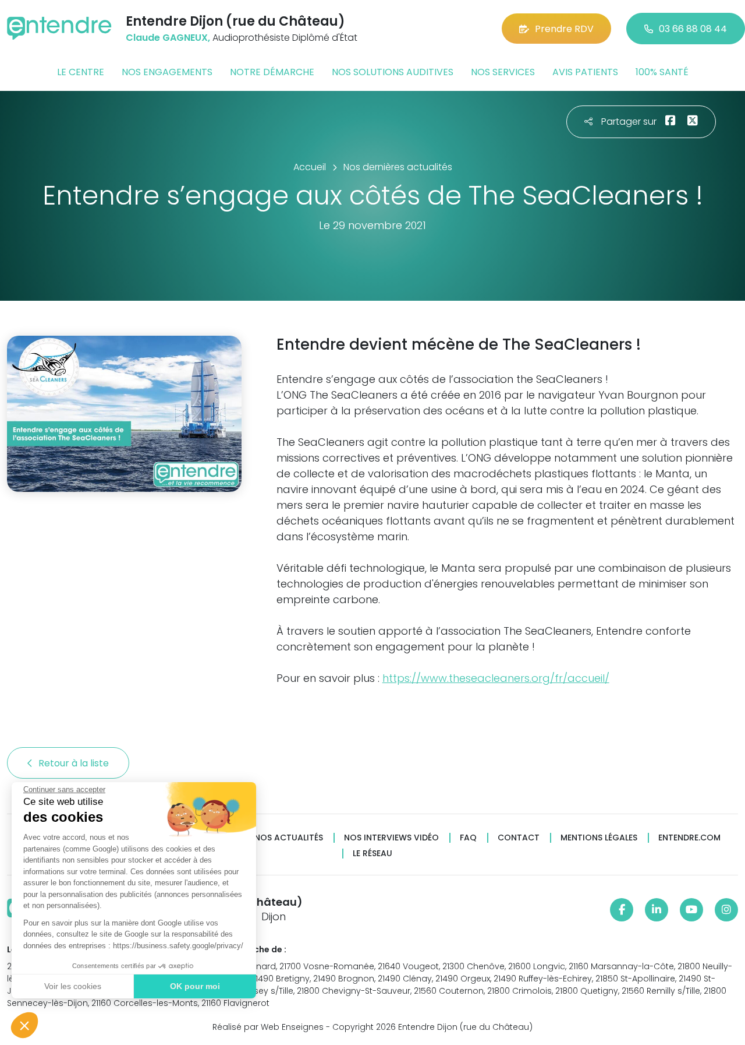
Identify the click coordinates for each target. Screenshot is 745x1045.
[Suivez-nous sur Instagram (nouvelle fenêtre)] (726, 909)
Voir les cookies (72, 986)
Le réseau (372, 853)
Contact (519, 838)
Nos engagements (167, 72)
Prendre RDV (564, 29)
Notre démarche (272, 72)
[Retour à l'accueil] (59, 28)
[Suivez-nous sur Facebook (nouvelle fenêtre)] (621, 909)
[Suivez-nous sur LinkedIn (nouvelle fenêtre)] (656, 909)
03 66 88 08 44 (693, 29)
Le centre (80, 72)
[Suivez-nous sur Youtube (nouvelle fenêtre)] (691, 909)
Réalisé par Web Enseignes (268, 1027)
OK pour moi (195, 986)
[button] (24, 1025)
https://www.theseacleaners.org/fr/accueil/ (495, 678)
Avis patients (585, 72)
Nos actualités (288, 838)
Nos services (503, 72)
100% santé (662, 72)
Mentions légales (598, 838)
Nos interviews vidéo (391, 838)
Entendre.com (689, 838)
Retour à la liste (74, 763)
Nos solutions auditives (392, 72)
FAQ (468, 838)
